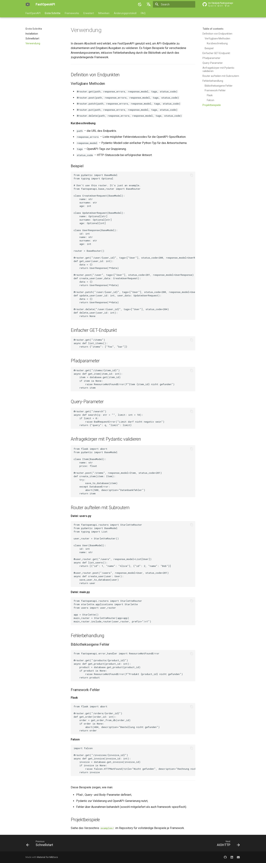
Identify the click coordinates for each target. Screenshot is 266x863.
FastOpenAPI (33, 13)
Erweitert (88, 13)
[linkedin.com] (232, 857)
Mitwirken (103, 13)
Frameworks (72, 13)
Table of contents (212, 28)
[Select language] (148, 4)
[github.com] (225, 857)
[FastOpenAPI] (27, 4)
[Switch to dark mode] (139, 4)
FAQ (143, 13)
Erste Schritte (52, 13)
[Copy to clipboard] (191, 175)
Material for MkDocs (47, 857)
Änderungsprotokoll (125, 13)
